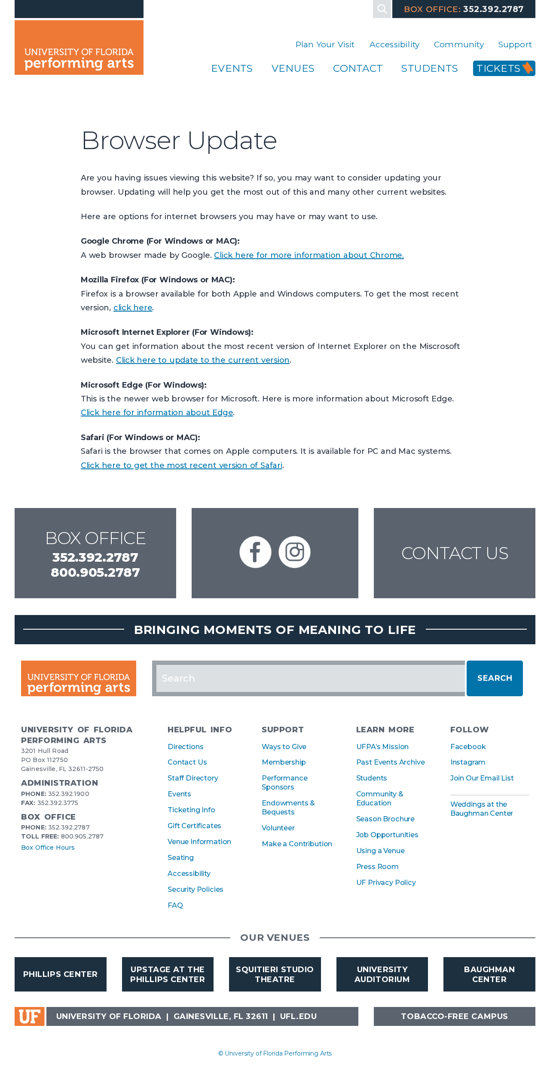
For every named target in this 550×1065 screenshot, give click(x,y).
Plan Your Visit (325, 44)
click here (133, 307)
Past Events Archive (390, 762)
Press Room (377, 866)
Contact (358, 68)
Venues (293, 68)
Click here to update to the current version (203, 360)
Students (429, 68)
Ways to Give (284, 746)
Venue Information (199, 841)
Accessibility (394, 44)
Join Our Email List (482, 778)
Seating (181, 857)
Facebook (468, 746)
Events (232, 68)
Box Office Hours (48, 847)
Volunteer (278, 827)
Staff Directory (193, 778)
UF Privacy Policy (386, 882)
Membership (284, 762)
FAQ (175, 905)
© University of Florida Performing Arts (275, 1053)
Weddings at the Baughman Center (481, 808)
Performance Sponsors (284, 782)
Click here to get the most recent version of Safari (181, 465)
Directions (185, 746)
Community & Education (379, 798)
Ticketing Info (191, 809)
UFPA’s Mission (382, 746)
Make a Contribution (297, 843)
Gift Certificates (194, 825)
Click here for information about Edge (157, 412)
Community (459, 44)
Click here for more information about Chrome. (308, 255)
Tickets (498, 68)
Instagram (468, 762)
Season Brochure (385, 818)
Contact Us (454, 552)
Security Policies (195, 889)
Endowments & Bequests (288, 807)
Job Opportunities (387, 834)
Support (515, 44)
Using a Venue (380, 850)
